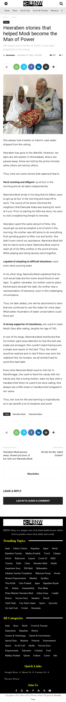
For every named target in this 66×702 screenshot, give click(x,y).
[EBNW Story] (33, 3)
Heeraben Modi (18, 414)
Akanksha (10, 55)
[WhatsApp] (16, 67)
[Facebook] (31, 67)
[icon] (6, 4)
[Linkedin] (38, 67)
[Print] (46, 67)
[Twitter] (24, 67)
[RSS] (38, 691)
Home (6, 17)
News (14, 17)
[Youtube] (50, 691)
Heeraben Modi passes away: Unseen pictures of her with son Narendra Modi (17, 455)
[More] (53, 67)
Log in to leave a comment (33, 500)
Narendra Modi (35, 414)
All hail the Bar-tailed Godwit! (52, 454)
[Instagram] (22, 691)
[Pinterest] (33, 691)
